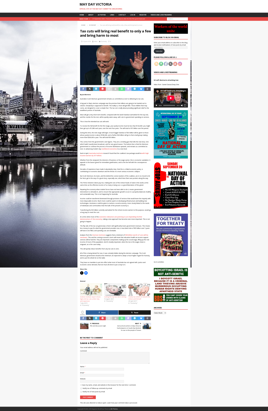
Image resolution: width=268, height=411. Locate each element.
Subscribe (159, 51)
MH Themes (114, 409)
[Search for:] (177, 19)
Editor (96, 41)
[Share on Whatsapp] (122, 89)
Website (83, 379)
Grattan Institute (98, 235)
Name (82, 367)
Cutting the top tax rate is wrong (115, 297)
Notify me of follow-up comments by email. (97, 388)
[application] (171, 98)
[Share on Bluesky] (141, 89)
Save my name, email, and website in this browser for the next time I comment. (109, 385)
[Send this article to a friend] (109, 89)
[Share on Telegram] (134, 89)
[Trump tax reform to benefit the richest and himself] (139, 289)
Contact (122, 15)
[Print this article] (115, 89)
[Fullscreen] (185, 105)
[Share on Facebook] (83, 89)
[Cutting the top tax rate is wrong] (115, 289)
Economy (104, 41)
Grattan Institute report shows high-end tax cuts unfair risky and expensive (90, 299)
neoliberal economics (109, 149)
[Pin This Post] (102, 89)
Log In (132, 15)
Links (112, 15)
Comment (83, 351)
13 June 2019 (87, 41)
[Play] (156, 105)
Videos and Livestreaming (161, 15)
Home (82, 15)
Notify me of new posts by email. (94, 392)
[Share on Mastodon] (128, 89)
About (90, 15)
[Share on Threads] (147, 89)
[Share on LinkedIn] (96, 89)
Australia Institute (96, 153)
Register (142, 15)
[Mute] (182, 105)
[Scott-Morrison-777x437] (115, 84)
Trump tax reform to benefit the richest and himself (139, 298)
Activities (102, 15)
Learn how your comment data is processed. (122, 403)
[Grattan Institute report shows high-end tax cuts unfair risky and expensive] (91, 289)
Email (82, 373)
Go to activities (159, 262)
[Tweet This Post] (89, 89)
